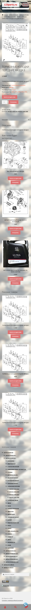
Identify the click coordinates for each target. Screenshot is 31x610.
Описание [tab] (5, 120)
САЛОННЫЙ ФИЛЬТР (13, 483)
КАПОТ (9, 525)
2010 (25, 92)
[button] (26, 25)
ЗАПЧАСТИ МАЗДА (13, 15)
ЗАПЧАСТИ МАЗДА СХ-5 (12, 553)
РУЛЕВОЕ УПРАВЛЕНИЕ (13, 508)
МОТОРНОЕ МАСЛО (13, 475)
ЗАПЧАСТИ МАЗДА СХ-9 (12, 559)
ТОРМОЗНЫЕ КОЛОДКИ (10, 16)
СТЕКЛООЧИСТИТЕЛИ (13, 466)
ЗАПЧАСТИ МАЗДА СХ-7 (12, 556)
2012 (6, 94)
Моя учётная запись (5, 607)
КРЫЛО (9, 528)
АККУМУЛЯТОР (11, 542)
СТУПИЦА (10, 472)
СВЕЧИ (9, 503)
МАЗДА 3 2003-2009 (23, 111)
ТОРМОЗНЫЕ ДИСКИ (13, 500)
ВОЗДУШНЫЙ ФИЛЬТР (13, 480)
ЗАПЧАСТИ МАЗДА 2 (11, 455)
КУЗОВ (9, 545)
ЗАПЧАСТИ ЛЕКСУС (8, 567)
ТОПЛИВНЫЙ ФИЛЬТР (13, 517)
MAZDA (11, 87)
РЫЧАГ (9, 506)
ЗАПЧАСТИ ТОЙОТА (9, 565)
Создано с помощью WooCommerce (12, 600)
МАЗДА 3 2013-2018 (14, 492)
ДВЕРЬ (9, 539)
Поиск (15, 607)
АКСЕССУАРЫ (11, 461)
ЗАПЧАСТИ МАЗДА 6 (11, 551)
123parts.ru (10, 4)
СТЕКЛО (10, 534)
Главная (6, 15)
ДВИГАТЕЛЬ (11, 511)
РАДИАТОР (10, 536)
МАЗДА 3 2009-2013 (22, 16)
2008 (19, 92)
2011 (3, 94)
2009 (22, 92)
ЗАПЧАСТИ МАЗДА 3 (11, 458)
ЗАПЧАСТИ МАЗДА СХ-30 (12, 562)
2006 (12, 92)
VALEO (14, 90)
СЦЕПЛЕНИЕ (11, 548)
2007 (16, 92)
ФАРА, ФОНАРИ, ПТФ (13, 531)
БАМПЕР (10, 520)
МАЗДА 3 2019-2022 (14, 489)
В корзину (13, 102)
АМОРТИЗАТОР (11, 463)
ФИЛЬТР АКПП (11, 514)
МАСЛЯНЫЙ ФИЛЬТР (13, 478)
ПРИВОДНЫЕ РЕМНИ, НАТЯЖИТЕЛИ (17, 469)
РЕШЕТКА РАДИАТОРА (13, 522)
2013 (9, 94)
